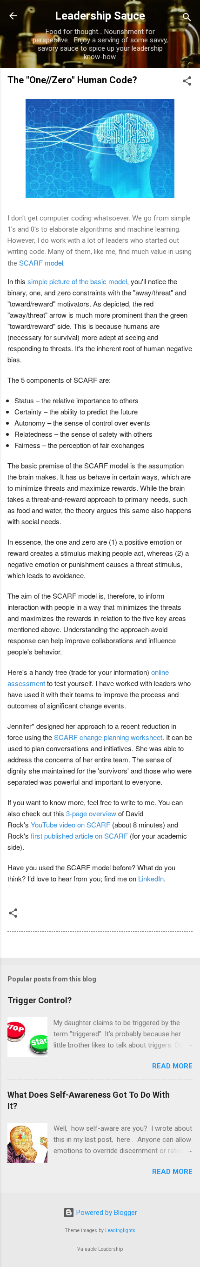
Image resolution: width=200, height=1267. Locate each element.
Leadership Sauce (100, 15)
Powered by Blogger (105, 1212)
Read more (172, 1066)
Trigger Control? (39, 1000)
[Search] (187, 19)
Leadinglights (120, 1230)
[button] (187, 82)
